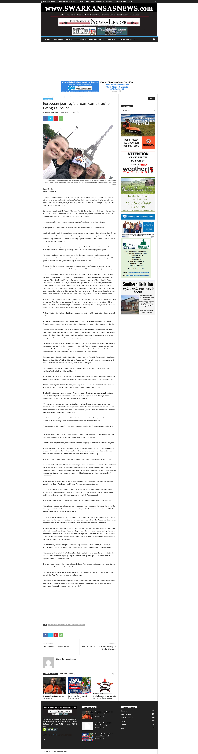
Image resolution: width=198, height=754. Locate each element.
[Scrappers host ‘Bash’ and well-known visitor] (54, 685)
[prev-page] (112, 674)
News (122, 728)
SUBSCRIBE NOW (121, 2)
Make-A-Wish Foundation (77, 625)
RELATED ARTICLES (50, 674)
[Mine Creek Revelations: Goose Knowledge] (87, 726)
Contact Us (100, 2)
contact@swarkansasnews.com (61, 735)
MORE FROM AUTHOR (66, 674)
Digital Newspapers (127, 39)
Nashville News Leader (52, 112)
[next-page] (115, 674)
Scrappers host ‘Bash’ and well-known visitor (54, 697)
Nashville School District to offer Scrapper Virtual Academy (104, 697)
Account (109, 2)
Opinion (123, 725)
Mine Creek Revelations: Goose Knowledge (103, 724)
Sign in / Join (84, 2)
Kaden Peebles (64, 625)
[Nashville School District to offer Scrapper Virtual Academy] (104, 685)
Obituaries (58, 39)
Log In (130, 2)
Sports (69, 39)
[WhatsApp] (61, 118)
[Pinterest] (56, 118)
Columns (80, 39)
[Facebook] (155, 1)
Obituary (123, 721)
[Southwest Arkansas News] (99, 19)
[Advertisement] (99, 59)
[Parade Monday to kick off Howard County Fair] (79, 685)
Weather (111, 39)
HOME (93, 2)
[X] (50, 118)
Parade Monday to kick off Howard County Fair (77, 697)
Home (47, 39)
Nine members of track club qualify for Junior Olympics (99, 648)
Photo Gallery (95, 39)
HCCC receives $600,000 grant (56, 647)
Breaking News (52, 97)
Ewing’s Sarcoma (53, 625)
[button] (154, 39)
